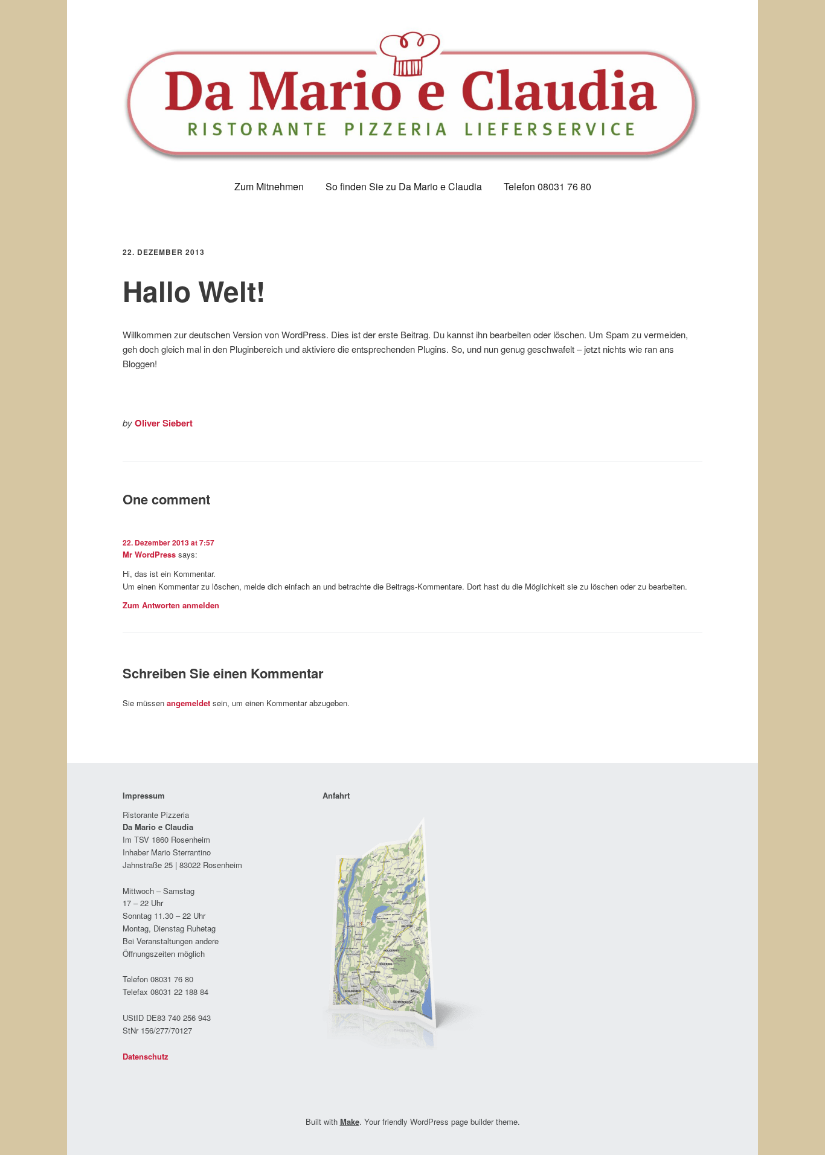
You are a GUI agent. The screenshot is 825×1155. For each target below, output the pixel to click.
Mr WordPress (149, 554)
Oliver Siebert (164, 423)
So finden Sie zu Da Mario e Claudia (404, 186)
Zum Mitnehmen (269, 186)
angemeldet (188, 703)
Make (349, 1121)
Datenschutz (146, 1056)
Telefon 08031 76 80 (547, 186)
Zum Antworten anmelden (171, 605)
